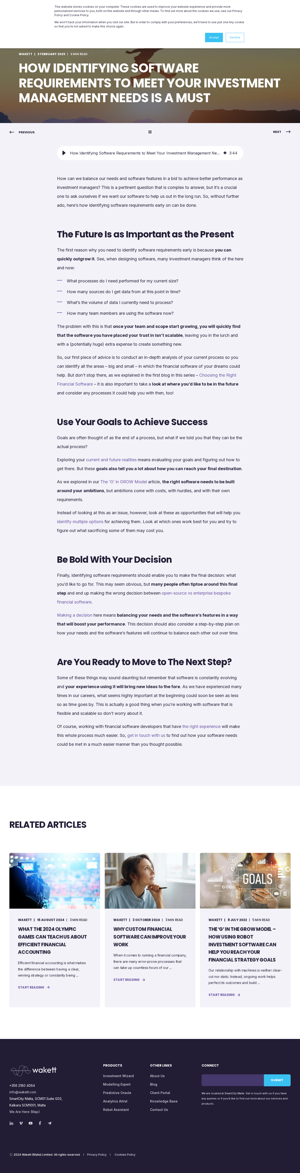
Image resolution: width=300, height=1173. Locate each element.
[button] (64, 153)
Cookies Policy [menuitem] (125, 1154)
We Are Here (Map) (24, 1112)
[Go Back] (150, 132)
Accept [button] (214, 37)
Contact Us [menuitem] (159, 1110)
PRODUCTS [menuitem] (112, 1066)
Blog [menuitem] (153, 1084)
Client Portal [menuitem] (160, 1093)
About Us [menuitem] (157, 1076)
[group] (150, 153)
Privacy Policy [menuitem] (97, 1154)
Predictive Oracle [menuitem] (117, 1093)
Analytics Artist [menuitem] (115, 1101)
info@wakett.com (22, 1092)
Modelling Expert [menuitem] (117, 1084)
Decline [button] (235, 37)
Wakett (25, 54)
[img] (225, 153)
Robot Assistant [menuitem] (116, 1110)
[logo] (33, 1071)
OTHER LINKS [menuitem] (161, 1066)
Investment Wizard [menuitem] (118, 1076)
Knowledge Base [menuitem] (164, 1101)
